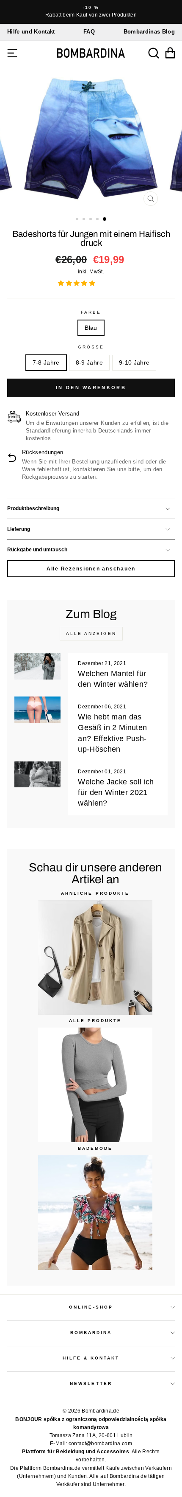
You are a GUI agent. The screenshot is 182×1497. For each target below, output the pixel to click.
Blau (91, 328)
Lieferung (18, 529)
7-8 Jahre (46, 363)
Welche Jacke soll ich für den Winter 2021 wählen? (116, 792)
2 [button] (85, 220)
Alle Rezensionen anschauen (91, 568)
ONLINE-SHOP (91, 1307)
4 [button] (98, 220)
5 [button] (105, 219)
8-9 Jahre (89, 363)
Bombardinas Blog (149, 31)
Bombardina (91, 1332)
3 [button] (91, 220)
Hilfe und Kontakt (31, 31)
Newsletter (91, 1383)
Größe (91, 347)
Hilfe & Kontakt (91, 1358)
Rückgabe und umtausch (37, 549)
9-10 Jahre (134, 363)
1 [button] (78, 220)
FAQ (89, 31)
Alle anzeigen (91, 633)
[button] (77, 283)
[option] (91, 12)
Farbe (91, 312)
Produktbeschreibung (33, 508)
